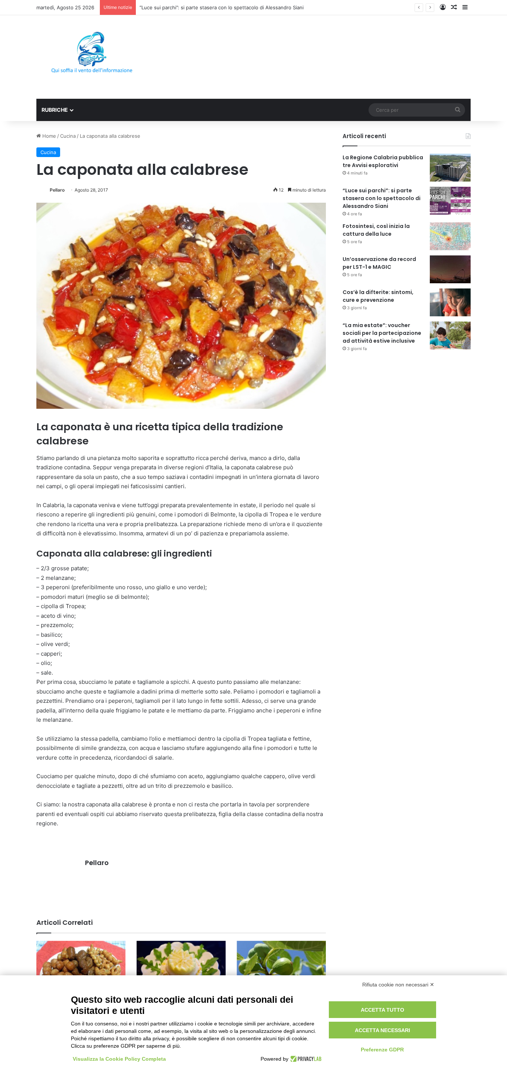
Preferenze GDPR (382, 1050)
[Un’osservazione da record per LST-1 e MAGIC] (450, 269)
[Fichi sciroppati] (281, 964)
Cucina (68, 136)
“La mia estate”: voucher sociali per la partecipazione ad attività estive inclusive (382, 333)
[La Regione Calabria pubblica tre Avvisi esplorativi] (450, 168)
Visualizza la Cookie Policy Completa (119, 1059)
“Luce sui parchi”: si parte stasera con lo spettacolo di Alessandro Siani (382, 198)
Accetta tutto (382, 1010)
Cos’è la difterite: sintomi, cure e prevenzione (378, 296)
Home (48, 136)
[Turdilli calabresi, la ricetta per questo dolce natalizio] (80, 974)
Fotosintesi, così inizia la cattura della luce (376, 230)
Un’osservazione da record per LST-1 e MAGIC (379, 263)
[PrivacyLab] (304, 1059)
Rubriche (55, 110)
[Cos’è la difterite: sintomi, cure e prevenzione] (450, 302)
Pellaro (57, 190)
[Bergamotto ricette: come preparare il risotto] (181, 969)
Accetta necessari (382, 1030)
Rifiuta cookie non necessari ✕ (398, 985)
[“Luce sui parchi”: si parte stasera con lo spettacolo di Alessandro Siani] (450, 201)
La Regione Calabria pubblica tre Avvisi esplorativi (383, 161)
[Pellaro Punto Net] (91, 57)
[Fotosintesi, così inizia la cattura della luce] (450, 236)
